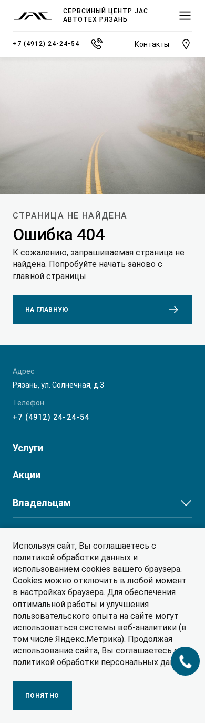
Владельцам (42, 502)
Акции (26, 475)
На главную (47, 309)
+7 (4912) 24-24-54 (51, 417)
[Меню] (185, 15)
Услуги (28, 448)
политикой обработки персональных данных (101, 662)
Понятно (42, 695)
